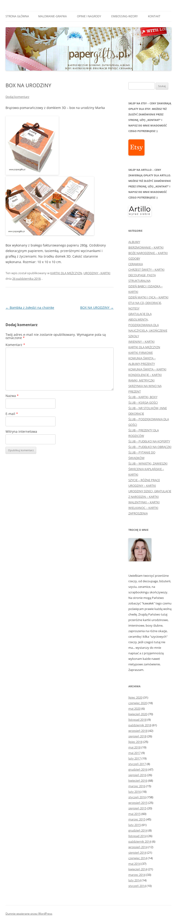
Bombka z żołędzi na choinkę (30, 307)
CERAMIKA (135, 264)
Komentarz (15, 344)
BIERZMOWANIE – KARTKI (146, 247)
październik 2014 (139, 841)
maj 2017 (134, 753)
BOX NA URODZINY (97, 307)
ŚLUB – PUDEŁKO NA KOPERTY (149, 441)
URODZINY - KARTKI (96, 273)
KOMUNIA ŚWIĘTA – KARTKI (147, 369)
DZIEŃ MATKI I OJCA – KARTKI (148, 297)
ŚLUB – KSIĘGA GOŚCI (143, 402)
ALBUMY (134, 242)
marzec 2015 (136, 819)
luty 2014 (134, 880)
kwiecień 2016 (137, 780)
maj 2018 (134, 747)
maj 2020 (134, 708)
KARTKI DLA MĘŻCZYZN (66, 273)
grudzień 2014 (138, 830)
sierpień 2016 (137, 775)
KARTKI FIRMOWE (140, 353)
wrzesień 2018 (138, 731)
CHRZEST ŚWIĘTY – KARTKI (146, 269)
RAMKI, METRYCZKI (141, 380)
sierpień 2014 (137, 852)
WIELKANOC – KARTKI (143, 508)
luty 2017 (134, 758)
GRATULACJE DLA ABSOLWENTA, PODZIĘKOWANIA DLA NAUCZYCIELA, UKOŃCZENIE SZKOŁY (147, 325)
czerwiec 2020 (137, 703)
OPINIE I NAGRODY (89, 16)
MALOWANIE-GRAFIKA (52, 16)
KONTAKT (154, 16)
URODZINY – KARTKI (142, 486)
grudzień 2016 (138, 769)
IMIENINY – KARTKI (141, 341)
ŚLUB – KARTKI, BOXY (142, 397)
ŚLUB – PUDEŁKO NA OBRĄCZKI (149, 447)
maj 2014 (134, 864)
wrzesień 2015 (138, 803)
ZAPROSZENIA (138, 513)
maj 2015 (134, 814)
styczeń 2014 (137, 886)
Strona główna (17, 16)
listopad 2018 (137, 720)
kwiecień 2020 (137, 714)
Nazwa (12, 395)
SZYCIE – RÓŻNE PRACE (144, 480)
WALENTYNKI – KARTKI (144, 502)
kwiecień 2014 (137, 869)
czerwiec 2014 (137, 858)
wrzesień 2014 (138, 847)
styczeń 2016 (137, 797)
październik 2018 (139, 725)
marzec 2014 (136, 875)
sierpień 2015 (137, 808)
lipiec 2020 (135, 697)
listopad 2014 (137, 836)
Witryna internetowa (21, 431)
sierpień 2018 (137, 736)
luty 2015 (134, 825)
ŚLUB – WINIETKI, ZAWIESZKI (148, 463)
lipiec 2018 (135, 742)
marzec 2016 (136, 786)
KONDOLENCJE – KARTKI (145, 375)
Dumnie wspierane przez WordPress (29, 914)
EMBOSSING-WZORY (124, 16)
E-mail (12, 413)
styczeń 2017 (137, 764)
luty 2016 (134, 792)
